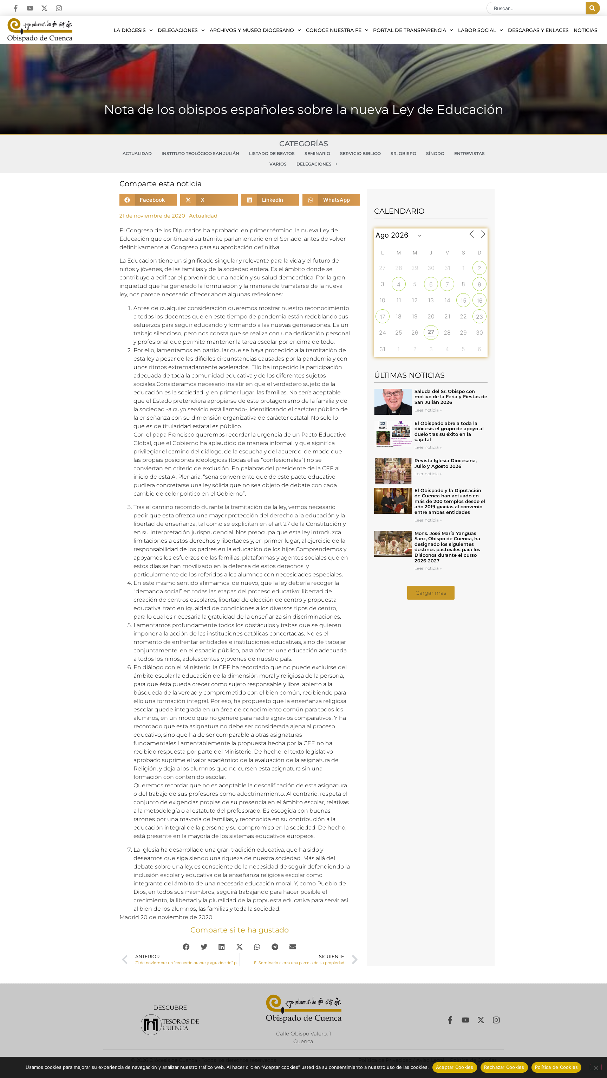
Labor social (477, 30)
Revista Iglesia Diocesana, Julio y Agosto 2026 (446, 463)
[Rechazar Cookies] (596, 1067)
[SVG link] (170, 1024)
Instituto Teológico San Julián (200, 153)
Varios (278, 164)
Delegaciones (178, 30)
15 (463, 300)
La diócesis (130, 30)
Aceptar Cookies (455, 1067)
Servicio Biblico (360, 153)
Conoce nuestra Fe (333, 30)
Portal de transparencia (409, 30)
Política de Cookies (556, 1067)
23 (479, 316)
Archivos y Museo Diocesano (252, 30)
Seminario (317, 153)
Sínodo (435, 153)
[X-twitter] (44, 8)
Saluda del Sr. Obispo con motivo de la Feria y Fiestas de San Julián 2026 (451, 396)
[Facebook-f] (15, 8)
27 (431, 331)
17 (382, 316)
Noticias (586, 30)
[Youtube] (30, 8)
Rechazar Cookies (504, 1067)
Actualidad (137, 153)
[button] (148, 200)
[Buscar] (593, 8)
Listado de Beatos (272, 153)
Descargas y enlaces (538, 30)
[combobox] (536, 8)
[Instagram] (59, 8)
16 (480, 300)
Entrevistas (469, 153)
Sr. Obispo (403, 153)
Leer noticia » (428, 410)
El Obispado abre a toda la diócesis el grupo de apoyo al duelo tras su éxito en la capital (449, 431)
